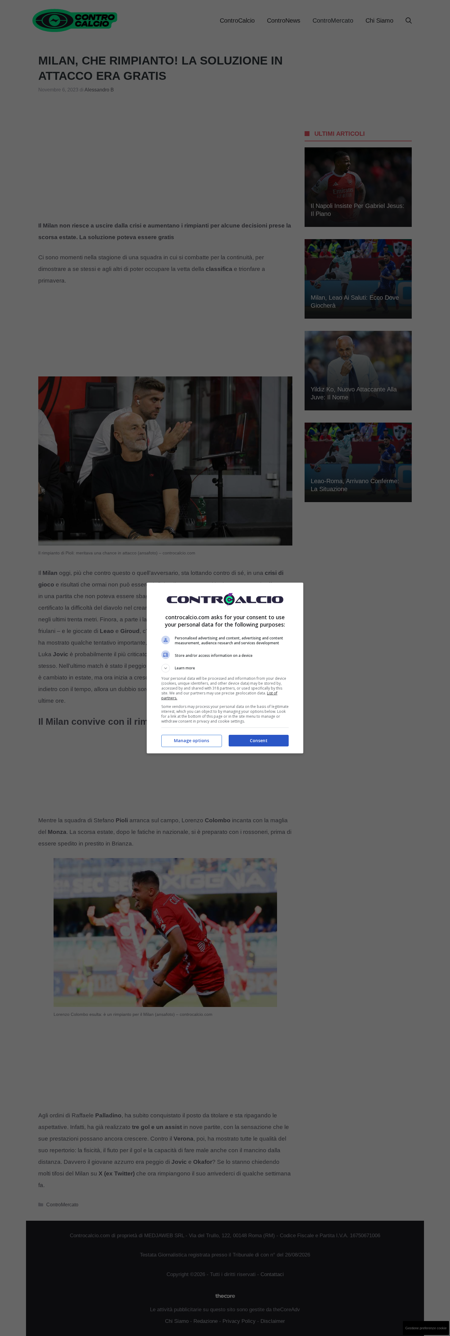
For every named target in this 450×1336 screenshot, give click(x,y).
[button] (225, 668)
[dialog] (225, 668)
